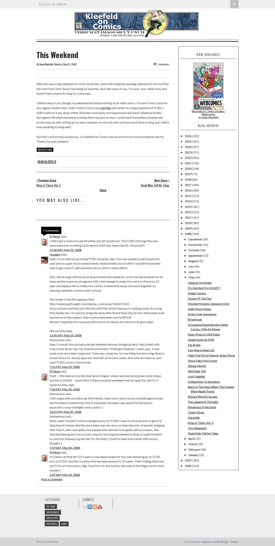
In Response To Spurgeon (204, 381)
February (194, 449)
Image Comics (197, 293)
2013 (188, 206)
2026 (188, 136)
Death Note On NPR (201, 339)
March (193, 444)
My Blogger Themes (228, 542)
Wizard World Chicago (202, 396)
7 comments (163, 64)
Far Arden (194, 345)
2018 (188, 179)
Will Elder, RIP (197, 371)
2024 (188, 147)
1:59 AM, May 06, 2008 (65, 448)
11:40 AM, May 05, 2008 (66, 250)
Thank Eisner (196, 412)
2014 (188, 201)
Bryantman (195, 319)
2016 (188, 190)
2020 (188, 168)
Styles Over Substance (202, 314)
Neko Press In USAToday (204, 334)
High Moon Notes (199, 309)
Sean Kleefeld (46, 64)
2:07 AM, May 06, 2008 (65, 474)
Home (103, 190)
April (191, 438)
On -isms (51, 506)
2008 (188, 234)
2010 (188, 223)
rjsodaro (55, 254)
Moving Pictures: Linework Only (208, 303)
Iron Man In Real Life (201, 350)
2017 (188, 185)
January (193, 455)
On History (52, 518)
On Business (53, 512)
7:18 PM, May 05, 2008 (65, 389)
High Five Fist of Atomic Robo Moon (211, 355)
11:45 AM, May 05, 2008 (66, 335)
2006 (188, 465)
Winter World (197, 366)
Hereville (194, 417)
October (194, 250)
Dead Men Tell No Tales (203, 433)
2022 (188, 157)
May (191, 277)
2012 (188, 212)
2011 (188, 217)
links (64, 523)
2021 (188, 163)
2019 (188, 174)
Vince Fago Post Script (202, 360)
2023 (188, 152)
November (195, 244)
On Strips (52, 523)
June (191, 272)
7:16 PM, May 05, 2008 (65, 367)
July (191, 266)
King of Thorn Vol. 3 (200, 423)
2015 (188, 195)
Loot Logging (196, 376)
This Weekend (197, 428)
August (193, 261)
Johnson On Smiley (200, 282)
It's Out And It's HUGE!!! (204, 288)
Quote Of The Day (200, 298)
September (195, 255)
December (195, 239)
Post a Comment (51, 479)
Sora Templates (203, 542)
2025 (188, 141)
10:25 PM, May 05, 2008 (65, 412)
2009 (188, 228)
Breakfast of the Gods (202, 407)
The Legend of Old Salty (203, 402)
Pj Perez (55, 236)
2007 (188, 460)
